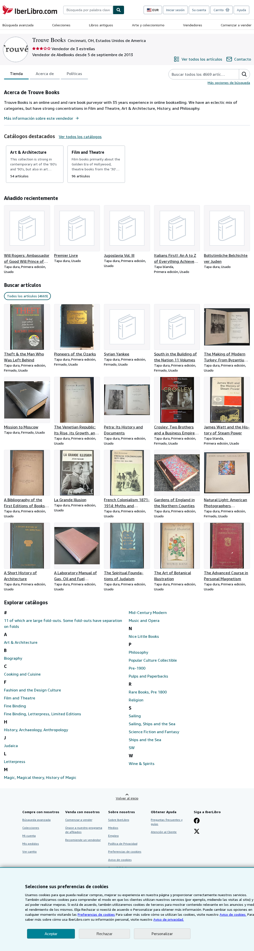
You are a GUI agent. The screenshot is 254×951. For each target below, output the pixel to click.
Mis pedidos (30, 843)
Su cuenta (199, 10)
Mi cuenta (29, 835)
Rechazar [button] (104, 934)
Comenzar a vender (236, 25)
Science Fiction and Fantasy (154, 731)
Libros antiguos (101, 25)
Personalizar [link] (162, 933)
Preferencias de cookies (96, 914)
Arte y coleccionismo (148, 25)
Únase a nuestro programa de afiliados (83, 830)
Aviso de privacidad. (168, 919)
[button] (244, 74)
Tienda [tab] (16, 73)
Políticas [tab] (74, 73)
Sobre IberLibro (118, 820)
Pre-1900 (137, 668)
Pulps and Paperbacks (148, 676)
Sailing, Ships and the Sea (152, 723)
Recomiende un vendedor (83, 840)
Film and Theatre (19, 697)
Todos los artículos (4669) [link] (27, 296)
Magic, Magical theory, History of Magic (40, 777)
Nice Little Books (144, 636)
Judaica (11, 745)
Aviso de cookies (120, 860)
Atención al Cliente (164, 832)
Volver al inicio (127, 798)
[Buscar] (118, 10)
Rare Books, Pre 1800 (148, 691)
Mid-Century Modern (148, 612)
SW (132, 747)
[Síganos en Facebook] (197, 821)
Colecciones (61, 25)
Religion (136, 699)
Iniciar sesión (175, 10)
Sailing (135, 715)
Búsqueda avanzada (17, 25)
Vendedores (192, 25)
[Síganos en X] (197, 832)
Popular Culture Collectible (153, 660)
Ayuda (241, 10)
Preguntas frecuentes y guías (167, 822)
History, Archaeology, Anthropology (36, 729)
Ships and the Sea (145, 739)
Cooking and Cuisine (22, 674)
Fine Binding (15, 705)
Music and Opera (144, 620)
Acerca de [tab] (45, 73)
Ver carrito (29, 851)
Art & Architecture (20, 642)
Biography (13, 658)
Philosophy (138, 652)
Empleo (113, 835)
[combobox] (88, 10)
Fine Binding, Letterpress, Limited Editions (42, 713)
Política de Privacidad (122, 843)
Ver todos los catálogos (80, 136)
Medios (113, 828)
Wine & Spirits (142, 763)
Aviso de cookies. (233, 914)
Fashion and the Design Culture (32, 689)
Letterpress (14, 761)
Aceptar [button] (51, 934)
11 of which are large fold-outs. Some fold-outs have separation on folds (63, 623)
